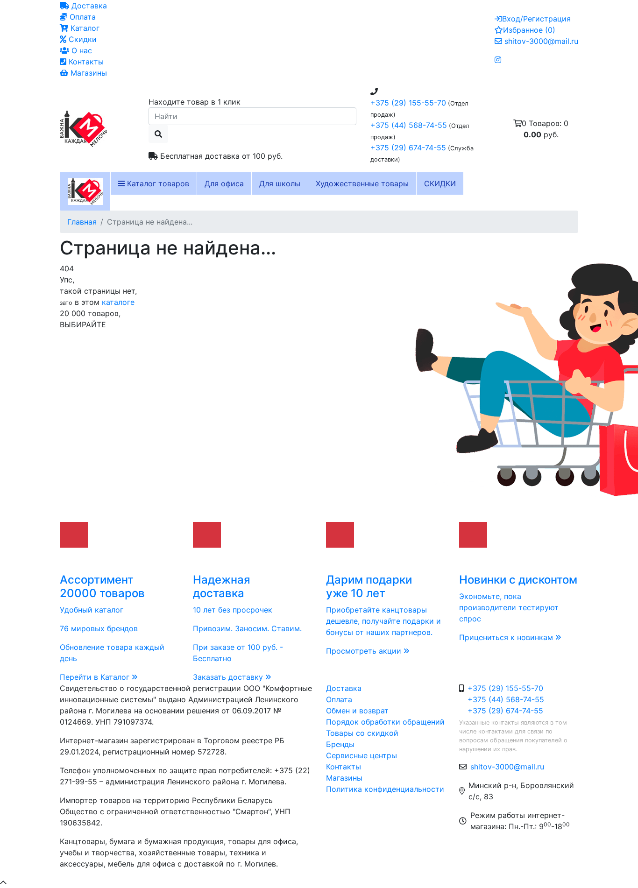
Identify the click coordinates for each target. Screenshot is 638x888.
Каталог (83, 28)
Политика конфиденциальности (385, 789)
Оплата (81, 16)
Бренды (340, 744)
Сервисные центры (361, 755)
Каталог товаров (157, 183)
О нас (80, 50)
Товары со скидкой (362, 733)
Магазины (87, 73)
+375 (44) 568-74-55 (408, 125)
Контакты (85, 61)
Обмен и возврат (357, 710)
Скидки (81, 39)
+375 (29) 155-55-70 (408, 102)
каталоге (118, 302)
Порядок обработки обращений (385, 721)
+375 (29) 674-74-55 (408, 147)
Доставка (88, 5)
